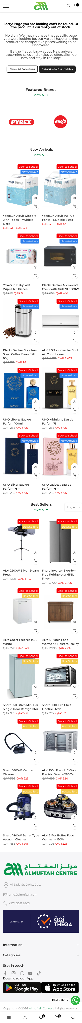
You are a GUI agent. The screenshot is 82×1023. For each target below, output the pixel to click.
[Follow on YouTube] (30, 973)
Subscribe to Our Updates (57, 69)
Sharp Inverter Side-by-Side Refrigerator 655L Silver (59, 574)
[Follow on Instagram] (13, 973)
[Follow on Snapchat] (22, 973)
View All (39, 95)
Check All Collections (22, 69)
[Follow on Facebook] (5, 973)
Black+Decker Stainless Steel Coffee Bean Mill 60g (20, 354)
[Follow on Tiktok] (38, 973)
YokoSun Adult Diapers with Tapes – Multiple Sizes (19, 220)
